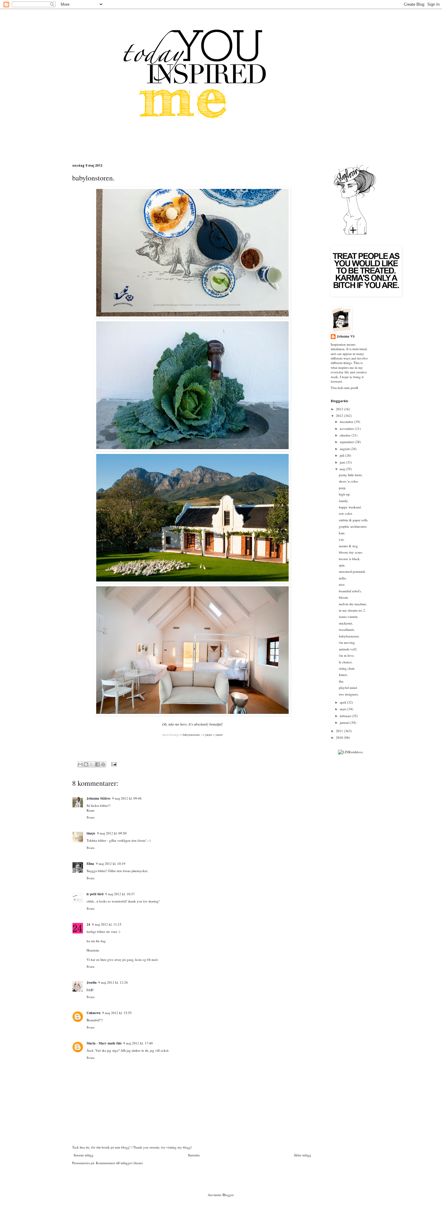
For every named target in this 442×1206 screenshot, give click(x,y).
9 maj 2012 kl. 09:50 (112, 833)
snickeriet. (346, 623)
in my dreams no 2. (352, 610)
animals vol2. (348, 649)
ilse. (341, 681)
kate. (342, 533)
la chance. (346, 662)
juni (343, 462)
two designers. (349, 694)
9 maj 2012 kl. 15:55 (117, 1012)
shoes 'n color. (348, 481)
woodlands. (347, 629)
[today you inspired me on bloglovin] (355, 234)
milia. (343, 578)
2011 (340, 731)
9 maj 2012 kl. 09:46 (127, 798)
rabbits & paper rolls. (353, 520)
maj (343, 469)
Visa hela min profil (344, 387)
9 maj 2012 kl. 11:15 (106, 924)
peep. (342, 488)
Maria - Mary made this (104, 1043)
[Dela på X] (92, 764)
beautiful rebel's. (350, 591)
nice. (342, 584)
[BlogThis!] (86, 764)
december (347, 421)
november (347, 428)
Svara (90, 817)
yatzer (208, 735)
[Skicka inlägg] (113, 764)
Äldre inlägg (302, 1155)
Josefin (92, 982)
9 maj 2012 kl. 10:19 (110, 863)
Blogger (228, 1194)
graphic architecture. (353, 526)
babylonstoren (191, 735)
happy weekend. (350, 507)
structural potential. (352, 571)
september (347, 442)
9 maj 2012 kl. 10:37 (120, 894)
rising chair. (347, 668)
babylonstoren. (349, 636)
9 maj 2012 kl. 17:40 (138, 1043)
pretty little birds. (351, 475)
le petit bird (95, 894)
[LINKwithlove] (350, 752)
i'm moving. (347, 642)
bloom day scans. (351, 552)
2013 (340, 409)
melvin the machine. (353, 604)
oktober (345, 435)
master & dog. (349, 546)
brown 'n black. (350, 559)
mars (343, 709)
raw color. (346, 513)
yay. (342, 539)
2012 (340, 415)
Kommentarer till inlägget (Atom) (119, 1163)
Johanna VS (346, 336)
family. (343, 500)
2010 (340, 737)
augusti (345, 448)
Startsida (194, 1155)
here (183, 724)
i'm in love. (347, 655)
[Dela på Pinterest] (103, 764)
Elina (90, 863)
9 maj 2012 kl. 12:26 (113, 982)
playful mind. (348, 687)
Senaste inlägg (84, 1155)
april (343, 702)
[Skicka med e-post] (80, 764)
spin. (342, 565)
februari (346, 716)
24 (88, 924)
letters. (343, 674)
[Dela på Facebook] (97, 764)
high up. (345, 494)
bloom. (344, 597)
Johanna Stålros (98, 798)
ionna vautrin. (348, 616)
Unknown (93, 1012)
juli (342, 455)
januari (345, 722)
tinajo (91, 833)
